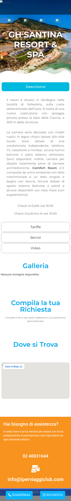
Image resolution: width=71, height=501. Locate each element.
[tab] (35, 86)
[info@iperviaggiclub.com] (35, 469)
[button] (68, 10)
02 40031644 (35, 456)
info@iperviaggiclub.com (36, 479)
